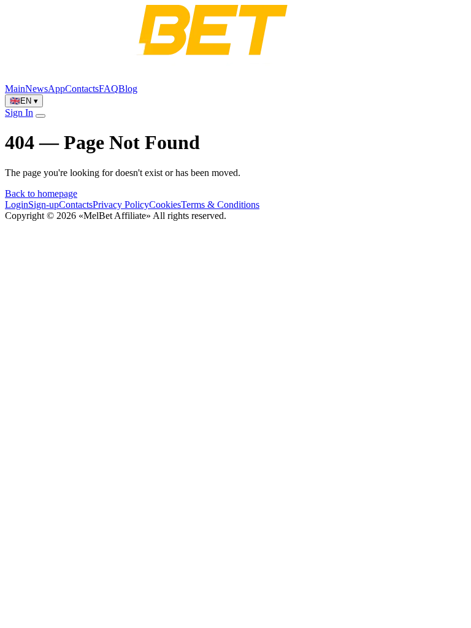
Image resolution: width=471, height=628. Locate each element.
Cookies (165, 204)
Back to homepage (41, 193)
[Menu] (40, 116)
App (56, 88)
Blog (127, 88)
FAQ (108, 88)
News (36, 88)
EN (24, 100)
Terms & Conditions (220, 204)
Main (15, 88)
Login (16, 204)
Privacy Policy (121, 204)
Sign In (19, 112)
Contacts (82, 88)
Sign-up (43, 204)
